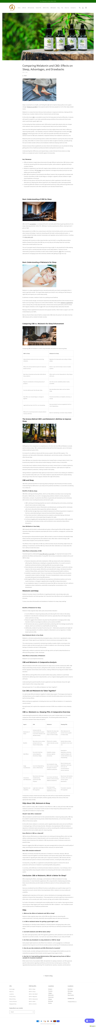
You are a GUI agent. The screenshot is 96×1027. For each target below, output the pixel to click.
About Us (11, 991)
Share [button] (25, 75)
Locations (11, 994)
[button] (79, 7)
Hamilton (70, 989)
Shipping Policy (12, 1004)
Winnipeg (70, 991)
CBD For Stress (32, 991)
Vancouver (51, 997)
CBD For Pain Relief (33, 994)
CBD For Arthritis (32, 1004)
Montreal (50, 1001)
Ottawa (50, 999)
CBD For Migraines (33, 996)
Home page (11, 989)
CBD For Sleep (32, 989)
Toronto (50, 991)
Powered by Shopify (52, 1023)
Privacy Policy (12, 996)
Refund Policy (12, 999)
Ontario (50, 989)
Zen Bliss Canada (46, 1023)
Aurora (50, 1003)
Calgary (50, 993)
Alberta (69, 993)
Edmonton (51, 995)
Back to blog (48, 976)
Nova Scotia (71, 995)
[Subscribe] (33, 1012)
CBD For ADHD (32, 1001)
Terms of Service (13, 1001)
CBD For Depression (33, 999)
